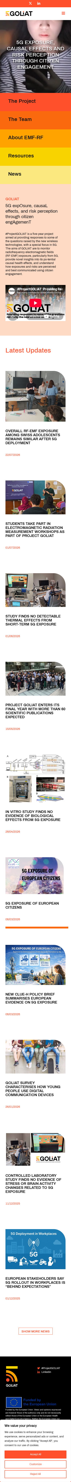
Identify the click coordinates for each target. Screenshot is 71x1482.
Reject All (35, 1474)
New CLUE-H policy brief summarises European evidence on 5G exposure (31, 998)
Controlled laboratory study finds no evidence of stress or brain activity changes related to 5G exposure (33, 1184)
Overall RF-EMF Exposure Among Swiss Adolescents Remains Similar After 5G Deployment (32, 437)
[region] (35, 1451)
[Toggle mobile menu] (64, 13)
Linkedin (46, 1372)
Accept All (35, 1454)
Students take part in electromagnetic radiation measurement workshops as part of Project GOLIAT (34, 530)
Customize (35, 1464)
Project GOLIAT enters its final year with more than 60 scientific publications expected (35, 711)
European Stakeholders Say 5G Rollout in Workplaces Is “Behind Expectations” (35, 1282)
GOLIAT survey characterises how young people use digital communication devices (32, 1089)
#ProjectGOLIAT (51, 1368)
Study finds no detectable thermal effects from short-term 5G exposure (33, 620)
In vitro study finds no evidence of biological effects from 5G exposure (32, 816)
